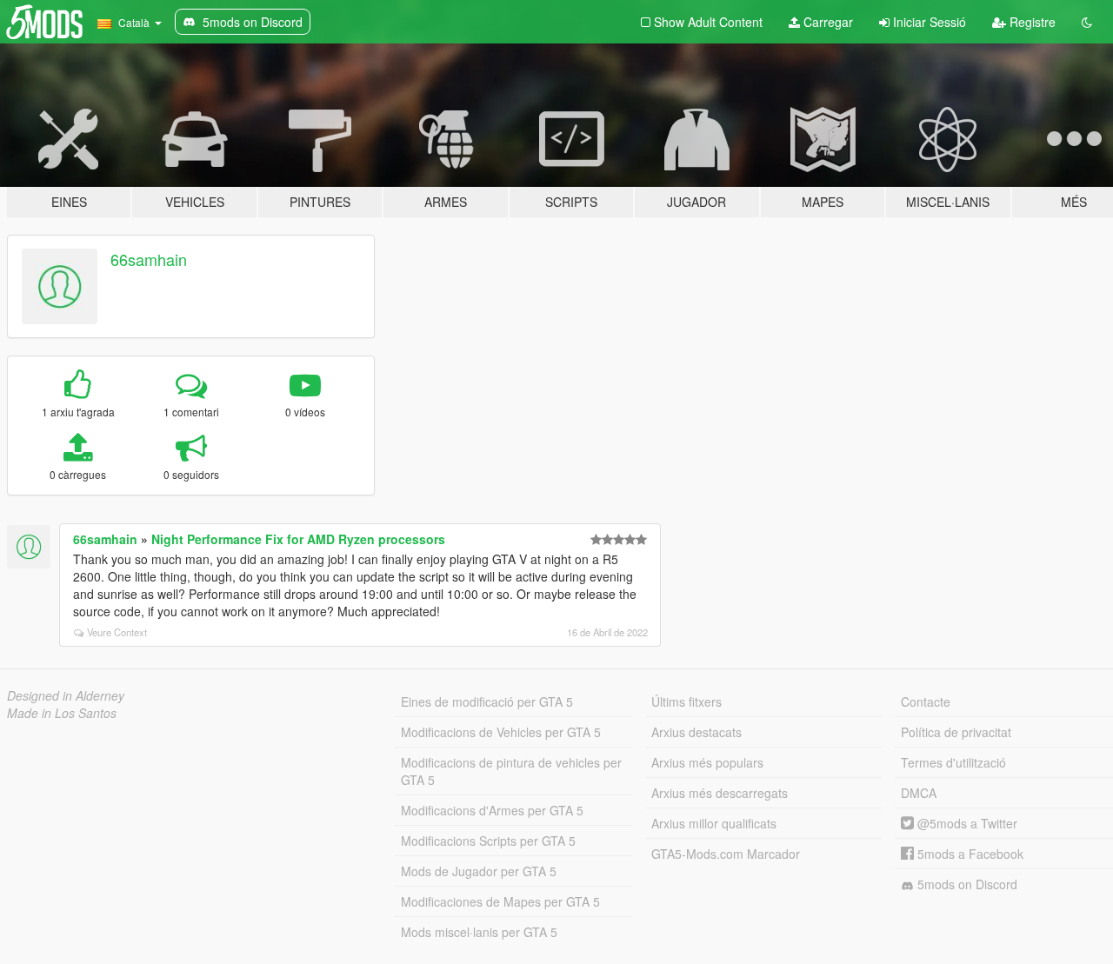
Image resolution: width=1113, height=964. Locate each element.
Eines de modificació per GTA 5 (487, 701)
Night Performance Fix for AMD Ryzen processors (298, 539)
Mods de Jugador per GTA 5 (478, 871)
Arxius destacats (696, 732)
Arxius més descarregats (719, 792)
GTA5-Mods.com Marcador (725, 853)
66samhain (148, 259)
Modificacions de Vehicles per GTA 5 (501, 732)
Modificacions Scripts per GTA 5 (488, 840)
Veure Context (117, 632)
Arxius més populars (707, 762)
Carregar (826, 21)
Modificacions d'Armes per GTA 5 (492, 810)
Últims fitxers (686, 701)
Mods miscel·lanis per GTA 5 (479, 932)
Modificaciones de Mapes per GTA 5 (500, 901)
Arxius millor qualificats (713, 823)
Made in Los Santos (62, 712)
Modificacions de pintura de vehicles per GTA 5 (511, 771)
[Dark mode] (1087, 21)
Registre (1031, 21)
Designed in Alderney (65, 695)
